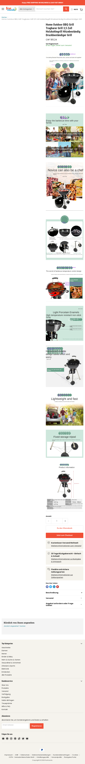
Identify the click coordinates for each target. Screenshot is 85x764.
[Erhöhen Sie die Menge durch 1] (65, 521)
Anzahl (48, 516)
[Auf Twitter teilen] (50, 586)
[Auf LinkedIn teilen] (54, 586)
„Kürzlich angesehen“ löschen (14, 626)
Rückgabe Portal (70, 757)
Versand (5, 691)
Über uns (5, 685)
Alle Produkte (7, 675)
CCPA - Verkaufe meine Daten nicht (21, 757)
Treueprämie (7, 703)
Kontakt (5, 709)
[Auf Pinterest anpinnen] (57, 586)
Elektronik (5, 669)
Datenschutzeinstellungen (41, 755)
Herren (4, 654)
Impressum (9, 755)
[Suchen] (66, 9)
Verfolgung (6, 694)
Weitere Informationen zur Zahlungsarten (62, 576)
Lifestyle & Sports (8, 666)
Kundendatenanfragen (61, 755)
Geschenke (6, 647)
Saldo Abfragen (8, 700)
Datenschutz (25, 755)
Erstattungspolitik (43, 757)
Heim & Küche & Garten (11, 660)
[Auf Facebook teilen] (47, 586)
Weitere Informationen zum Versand (66, 546)
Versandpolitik (56, 757)
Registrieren (37, 726)
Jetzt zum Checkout (64, 535)
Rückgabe (6, 697)
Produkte (5, 688)
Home (4, 17)
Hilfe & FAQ (6, 706)
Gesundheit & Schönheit (11, 663)
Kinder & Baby (7, 657)
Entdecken (6, 672)
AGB (16, 755)
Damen (5, 650)
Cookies (75, 755)
